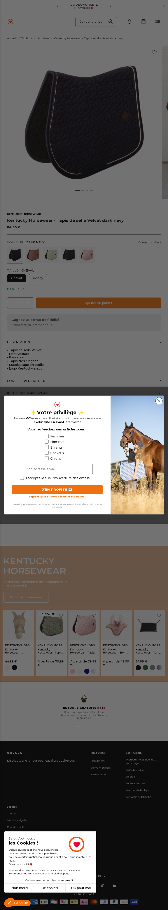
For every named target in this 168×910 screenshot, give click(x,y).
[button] (9, 902)
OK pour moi (81, 888)
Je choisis (50, 888)
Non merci (19, 888)
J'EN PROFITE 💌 (57, 489)
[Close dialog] (158, 400)
